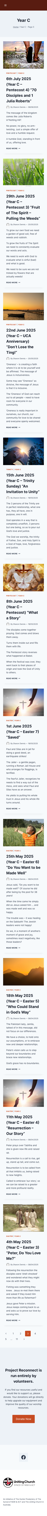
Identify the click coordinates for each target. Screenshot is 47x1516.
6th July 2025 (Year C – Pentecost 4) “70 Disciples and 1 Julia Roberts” (21, 90)
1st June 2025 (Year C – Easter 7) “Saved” (22, 731)
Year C (21, 73)
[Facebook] (23, 1457)
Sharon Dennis (19, 107)
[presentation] (23, 55)
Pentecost (11, 73)
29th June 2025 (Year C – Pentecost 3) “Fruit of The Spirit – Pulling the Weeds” (23, 207)
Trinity (9, 469)
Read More (13, 148)
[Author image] (8, 107)
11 (17, 1339)
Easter (9, 721)
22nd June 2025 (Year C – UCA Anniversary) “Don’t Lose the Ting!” (21, 341)
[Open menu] (5, 5)
